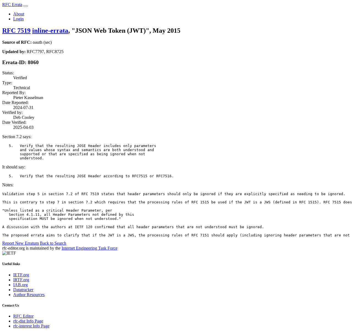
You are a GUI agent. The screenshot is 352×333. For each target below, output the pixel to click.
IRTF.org (21, 279)
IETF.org (21, 274)
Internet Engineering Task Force (89, 248)
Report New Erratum (20, 243)
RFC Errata (12, 4)
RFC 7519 (16, 30)
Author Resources (29, 294)
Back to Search (53, 243)
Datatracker (23, 289)
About (18, 14)
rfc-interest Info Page (31, 326)
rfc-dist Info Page (28, 321)
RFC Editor (23, 316)
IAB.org (20, 284)
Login (18, 19)
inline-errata (50, 30)
